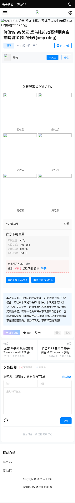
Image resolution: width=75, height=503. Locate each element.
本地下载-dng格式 (42, 280)
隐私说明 (7, 470)
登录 (44, 268)
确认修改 (67, 376)
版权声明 (7, 462)
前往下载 (64, 45)
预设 (9, 45)
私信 (66, 57)
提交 (66, 420)
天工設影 (47, 479)
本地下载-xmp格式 (17, 280)
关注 (53, 57)
